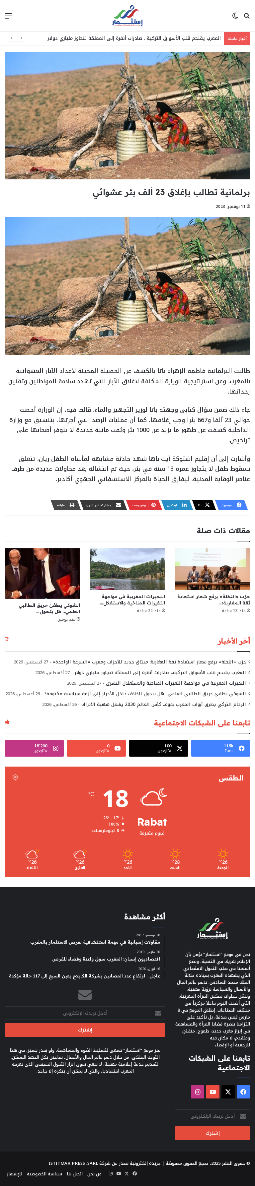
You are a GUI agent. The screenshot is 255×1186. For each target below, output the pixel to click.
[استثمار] (127, 16)
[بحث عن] (246, 18)
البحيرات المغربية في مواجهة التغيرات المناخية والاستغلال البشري (176, 683)
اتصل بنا (75, 1174)
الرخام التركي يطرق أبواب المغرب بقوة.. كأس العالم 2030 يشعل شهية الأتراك (163, 704)
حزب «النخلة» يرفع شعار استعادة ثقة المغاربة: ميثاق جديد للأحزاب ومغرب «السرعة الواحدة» (149, 662)
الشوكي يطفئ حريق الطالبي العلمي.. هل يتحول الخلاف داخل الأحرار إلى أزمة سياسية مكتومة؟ (145, 694)
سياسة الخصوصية (44, 1174)
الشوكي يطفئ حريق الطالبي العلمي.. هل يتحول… (49, 608)
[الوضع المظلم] (235, 18)
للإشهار (14, 1174)
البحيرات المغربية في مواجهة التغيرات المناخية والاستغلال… (132, 599)
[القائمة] (8, 18)
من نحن (94, 1174)
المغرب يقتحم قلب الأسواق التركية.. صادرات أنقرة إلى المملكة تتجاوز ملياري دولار (134, 38)
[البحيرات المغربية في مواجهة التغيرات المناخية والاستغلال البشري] (127, 569)
